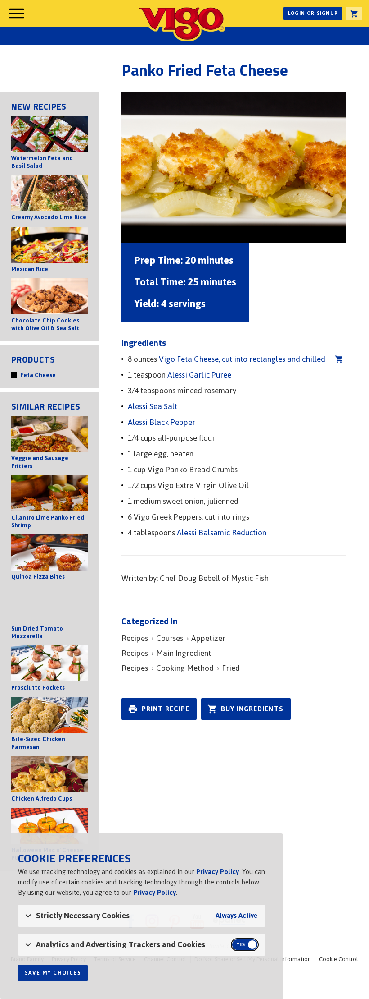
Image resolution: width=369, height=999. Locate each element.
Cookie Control (338, 959)
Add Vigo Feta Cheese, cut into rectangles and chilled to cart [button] (336, 359)
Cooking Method (185, 668)
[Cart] (354, 13)
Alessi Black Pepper (161, 422)
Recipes (135, 638)
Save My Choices (53, 972)
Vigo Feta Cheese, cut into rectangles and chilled (242, 359)
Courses (169, 638)
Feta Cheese (38, 375)
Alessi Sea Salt (152, 406)
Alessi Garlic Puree (199, 374)
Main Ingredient (183, 653)
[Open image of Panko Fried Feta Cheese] (234, 167)
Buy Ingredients (252, 708)
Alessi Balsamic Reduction (221, 532)
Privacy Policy (217, 871)
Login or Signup (313, 13)
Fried (231, 668)
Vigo (181, 23)
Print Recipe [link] (165, 708)
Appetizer (208, 638)
